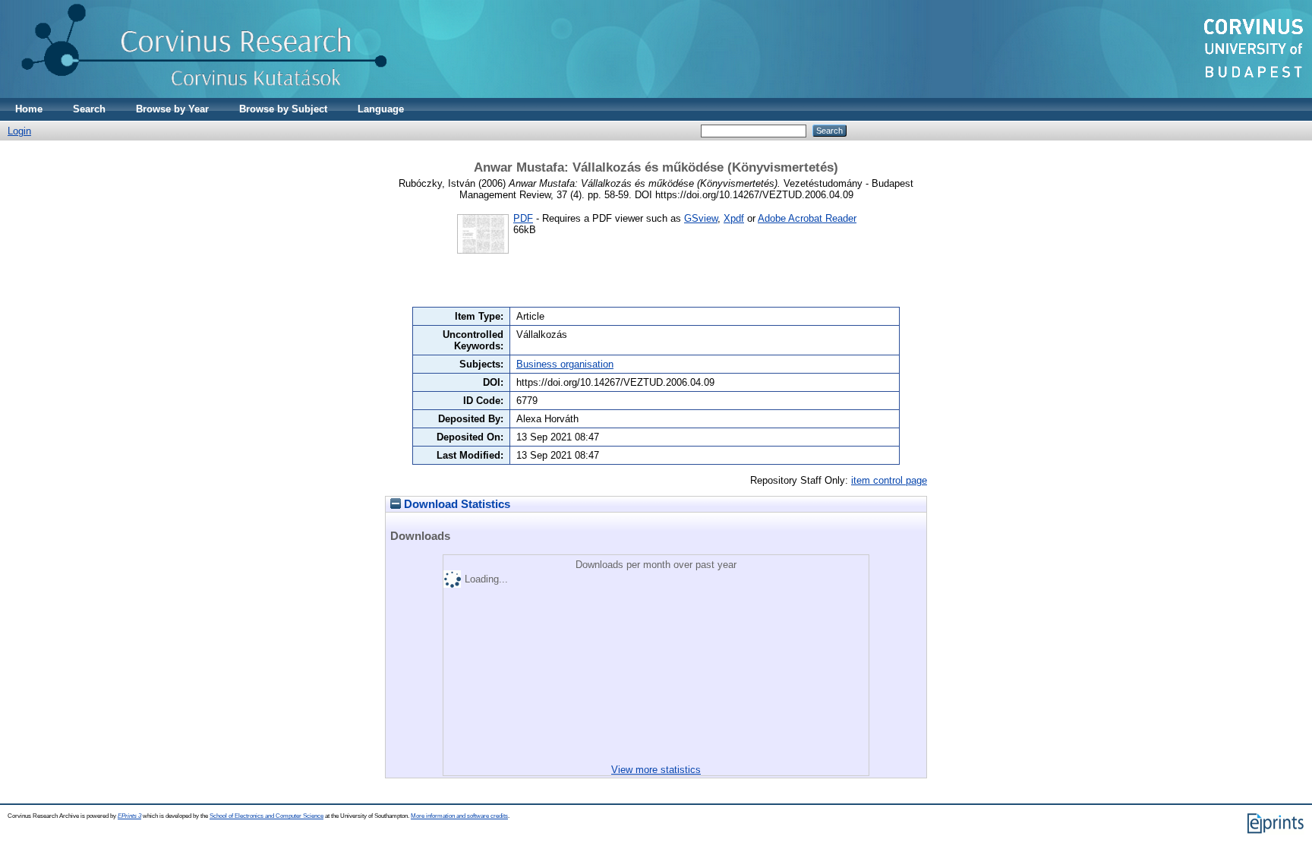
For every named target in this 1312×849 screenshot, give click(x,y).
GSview (701, 218)
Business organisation (564, 364)
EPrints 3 (129, 816)
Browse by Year (172, 109)
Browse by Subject (283, 109)
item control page (889, 480)
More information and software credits (459, 816)
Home (29, 109)
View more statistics (656, 769)
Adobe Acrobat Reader (807, 218)
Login (19, 131)
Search (89, 109)
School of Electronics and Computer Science (266, 816)
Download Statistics (455, 504)
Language (381, 109)
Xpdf (734, 218)
